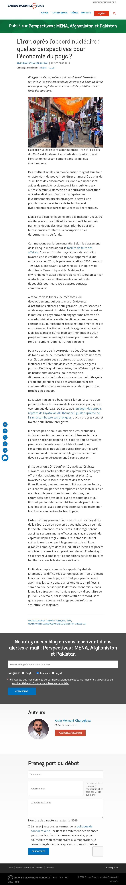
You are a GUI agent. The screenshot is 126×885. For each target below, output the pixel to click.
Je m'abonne (21, 691)
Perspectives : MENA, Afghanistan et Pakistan (73, 26)
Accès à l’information (25, 867)
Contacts (86, 13)
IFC (66, 877)
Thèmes (74, 13)
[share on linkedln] (5, 443)
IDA (61, 877)
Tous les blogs (59, 13)
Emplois (39, 867)
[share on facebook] (5, 430)
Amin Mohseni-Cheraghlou (32, 63)
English (43, 67)
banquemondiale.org (104, 2)
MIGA (10, 882)
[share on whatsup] (5, 450)
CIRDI (17, 882)
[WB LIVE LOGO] (101, 14)
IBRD (55, 877)
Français (34, 67)
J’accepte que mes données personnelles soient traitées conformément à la (62, 681)
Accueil (44, 13)
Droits (10, 867)
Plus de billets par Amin (70, 733)
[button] (114, 13)
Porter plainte (112, 867)
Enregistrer (38, 851)
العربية (51, 67)
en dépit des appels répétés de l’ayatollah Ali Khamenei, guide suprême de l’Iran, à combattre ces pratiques (65, 413)
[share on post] (5, 437)
